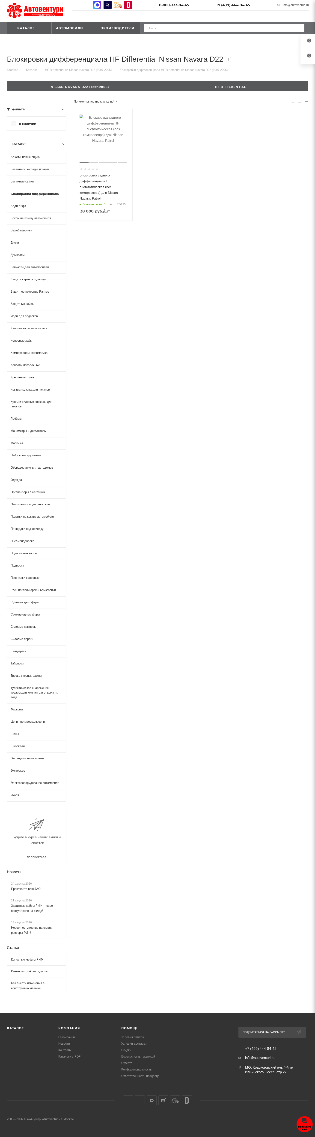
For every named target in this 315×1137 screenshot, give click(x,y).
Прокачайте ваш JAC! (26, 888)
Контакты (64, 1050)
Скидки (126, 1050)
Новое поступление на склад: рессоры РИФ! (32, 930)
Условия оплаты (132, 1037)
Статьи (13, 948)
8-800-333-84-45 (174, 5)
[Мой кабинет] (307, 17)
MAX (97, 5)
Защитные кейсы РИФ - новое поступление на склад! (32, 908)
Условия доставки (133, 1043)
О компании (66, 1037)
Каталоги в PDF (69, 1056)
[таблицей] (306, 102)
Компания (69, 1028)
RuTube (108, 5)
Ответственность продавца (140, 1076)
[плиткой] (292, 102)
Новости (14, 872)
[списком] (299, 102)
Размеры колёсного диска (29, 971)
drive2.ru (128, 5)
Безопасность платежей (138, 1056)
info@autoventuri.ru (296, 5)
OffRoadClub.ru (118, 5)
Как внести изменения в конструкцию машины (28, 985)
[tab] (233, 86)
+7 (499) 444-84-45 (233, 5)
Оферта (126, 1063)
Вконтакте (76, 5)
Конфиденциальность (136, 1069)
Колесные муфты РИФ (27, 959)
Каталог (15, 1028)
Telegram (87, 5)
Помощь (130, 1028)
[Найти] (299, 28)
